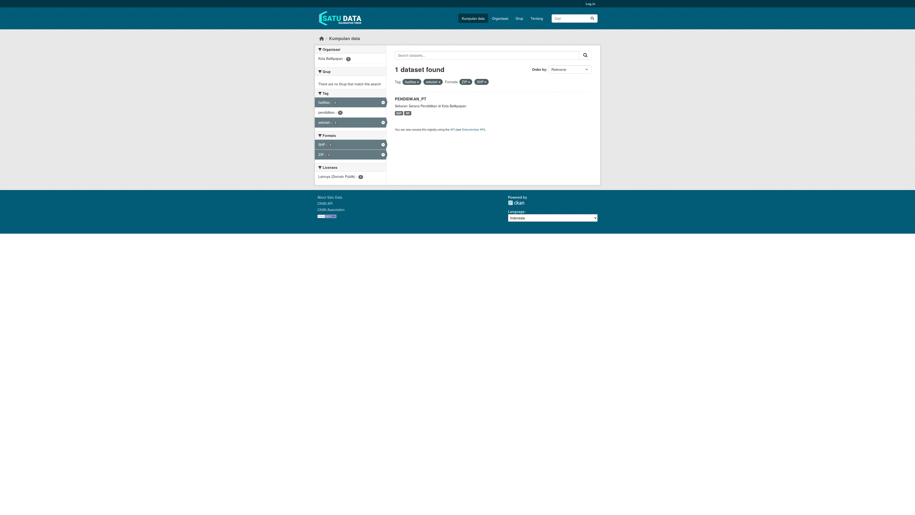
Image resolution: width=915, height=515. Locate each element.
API (452, 129)
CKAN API (325, 203)
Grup (519, 18)
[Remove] (418, 82)
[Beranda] (321, 38)
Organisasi (500, 18)
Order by (539, 69)
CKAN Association (331, 209)
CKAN (516, 202)
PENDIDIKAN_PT (410, 99)
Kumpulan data (473, 18)
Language (516, 211)
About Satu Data (329, 197)
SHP (399, 113)
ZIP (408, 113)
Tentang (537, 18)
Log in (590, 3)
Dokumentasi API (473, 129)
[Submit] (592, 18)
